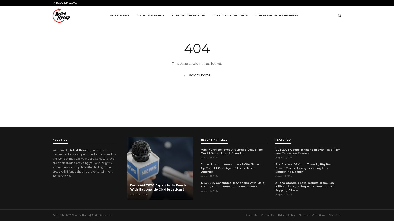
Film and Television (188, 15)
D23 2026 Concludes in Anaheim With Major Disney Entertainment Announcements (233, 184)
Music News (119, 15)
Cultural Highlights (230, 15)
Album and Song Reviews (276, 15)
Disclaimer (335, 215)
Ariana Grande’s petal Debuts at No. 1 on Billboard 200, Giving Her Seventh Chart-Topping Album (305, 186)
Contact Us (267, 215)
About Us (251, 215)
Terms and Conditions (312, 215)
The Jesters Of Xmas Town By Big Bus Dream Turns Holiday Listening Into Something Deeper (303, 168)
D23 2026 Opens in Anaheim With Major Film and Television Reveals (308, 151)
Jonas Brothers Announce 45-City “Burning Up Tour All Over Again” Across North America (232, 168)
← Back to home (197, 75)
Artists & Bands (150, 15)
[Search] (339, 15)
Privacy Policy (286, 215)
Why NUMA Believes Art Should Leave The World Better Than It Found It (232, 151)
